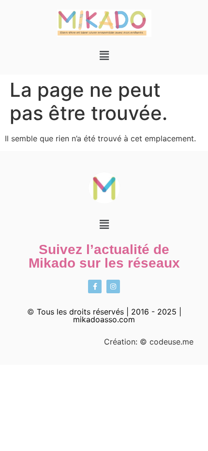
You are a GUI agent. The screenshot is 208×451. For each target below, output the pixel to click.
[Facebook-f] (95, 286)
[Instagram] (113, 286)
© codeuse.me (166, 341)
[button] (104, 55)
